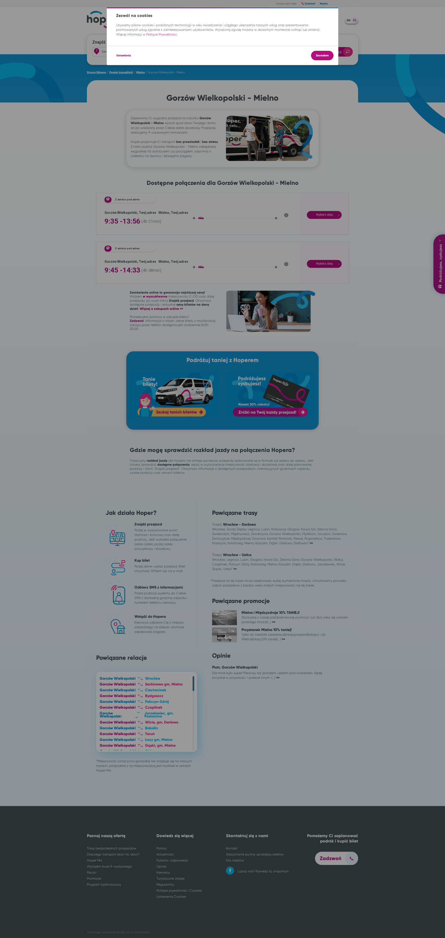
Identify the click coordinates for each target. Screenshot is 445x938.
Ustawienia (123, 55)
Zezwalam (322, 55)
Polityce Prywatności (161, 34)
